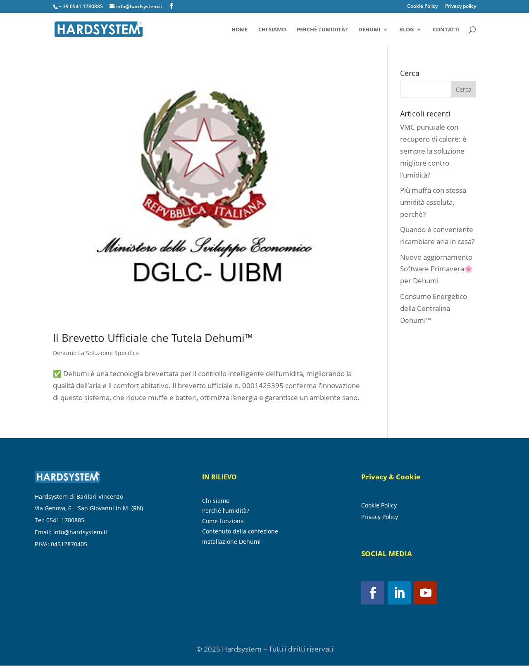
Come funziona (223, 521)
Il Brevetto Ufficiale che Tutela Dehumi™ (153, 337)
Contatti (446, 29)
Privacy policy (460, 6)
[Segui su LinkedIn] (399, 592)
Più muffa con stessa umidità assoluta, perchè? (433, 202)
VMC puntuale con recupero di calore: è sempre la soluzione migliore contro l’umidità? (433, 151)
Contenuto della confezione (240, 531)
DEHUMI (369, 29)
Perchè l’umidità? (322, 29)
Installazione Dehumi (231, 541)
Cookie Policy (422, 6)
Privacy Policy (379, 517)
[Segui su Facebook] (372, 592)
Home (239, 29)
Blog (406, 29)
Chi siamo (272, 29)
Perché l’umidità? (225, 510)
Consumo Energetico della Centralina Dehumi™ (433, 308)
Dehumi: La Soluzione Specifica (96, 353)
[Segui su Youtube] (425, 592)
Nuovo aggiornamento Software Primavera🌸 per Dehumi (436, 269)
